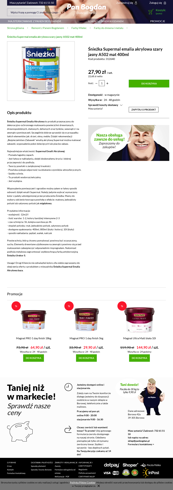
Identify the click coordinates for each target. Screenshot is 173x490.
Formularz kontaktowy (16, 473)
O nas (9, 466)
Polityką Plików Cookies (82, 482)
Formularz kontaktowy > (141, 444)
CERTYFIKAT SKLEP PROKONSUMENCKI (87, 478)
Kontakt (10, 470)
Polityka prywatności (87, 473)
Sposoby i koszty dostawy (41, 470)
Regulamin (83, 469)
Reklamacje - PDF (62, 476)
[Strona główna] (86, 9)
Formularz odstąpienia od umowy (65, 471)
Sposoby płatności (38, 466)
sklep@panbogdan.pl (139, 440)
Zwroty (58, 466)
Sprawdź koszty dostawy (103, 104)
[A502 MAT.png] (40, 71)
